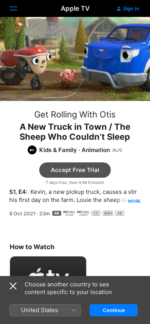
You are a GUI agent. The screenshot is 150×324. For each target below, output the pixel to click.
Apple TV (75, 8)
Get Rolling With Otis (75, 114)
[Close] (13, 286)
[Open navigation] (18, 8)
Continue (114, 310)
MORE (134, 201)
